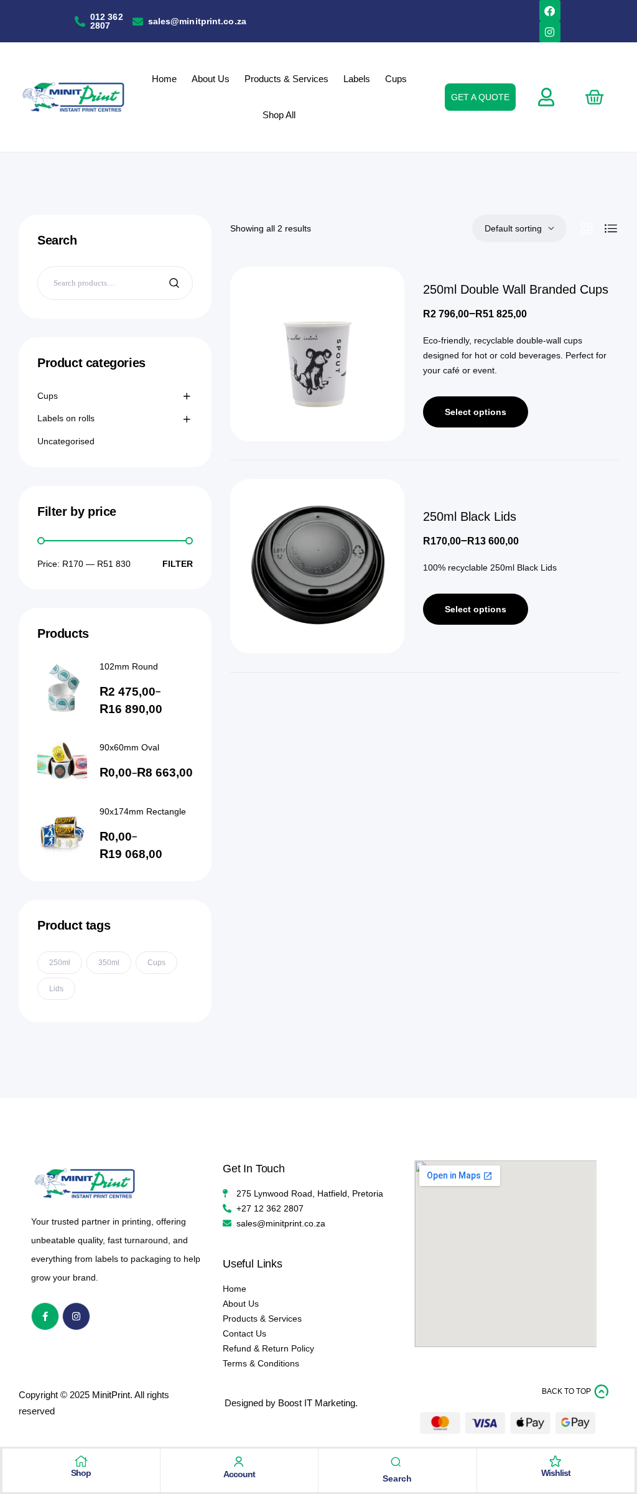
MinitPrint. (112, 1394)
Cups (47, 396)
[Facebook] (549, 10)
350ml (108, 962)
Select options (475, 412)
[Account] (239, 1461)
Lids (56, 988)
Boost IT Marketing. (318, 1403)
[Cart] (594, 97)
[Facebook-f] (45, 1316)
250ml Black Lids (469, 516)
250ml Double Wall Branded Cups (515, 289)
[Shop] (81, 1461)
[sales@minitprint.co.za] (138, 21)
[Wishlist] (555, 1461)
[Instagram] (549, 31)
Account (239, 1474)
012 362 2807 (106, 21)
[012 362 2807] (80, 21)
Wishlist (555, 1473)
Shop (81, 1473)
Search (176, 283)
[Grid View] (586, 228)
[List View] (610, 228)
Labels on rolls (66, 418)
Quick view (376, 301)
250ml (59, 962)
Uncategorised (66, 441)
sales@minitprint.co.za (197, 21)
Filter (177, 564)
